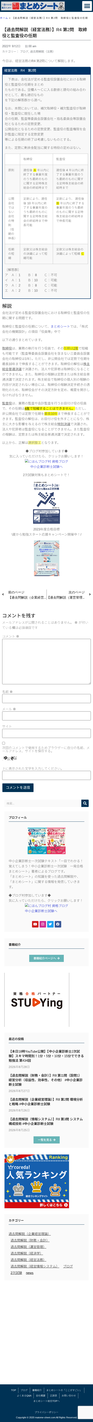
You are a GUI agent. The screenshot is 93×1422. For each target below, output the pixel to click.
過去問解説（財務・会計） (30, 1240)
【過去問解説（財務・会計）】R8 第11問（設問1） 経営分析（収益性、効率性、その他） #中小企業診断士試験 (46, 1080)
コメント (10, 636)
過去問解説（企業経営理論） (30, 1234)
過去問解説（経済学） (27, 1253)
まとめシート (60, 326)
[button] (87, 6)
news (30, 1273)
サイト (7, 726)
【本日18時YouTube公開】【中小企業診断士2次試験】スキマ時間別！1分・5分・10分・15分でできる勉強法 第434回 (46, 1056)
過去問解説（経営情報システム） (35, 1266)
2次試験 (16, 1273)
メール (9, 709)
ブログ (24, 51)
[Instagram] (43, 924)
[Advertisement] (46, 1333)
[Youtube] (35, 924)
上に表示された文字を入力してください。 (33, 768)
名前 (7, 691)
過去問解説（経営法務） (28, 1260)
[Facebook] (58, 924)
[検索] (85, 803)
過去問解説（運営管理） (28, 1247)
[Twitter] (50, 924)
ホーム (4, 18)
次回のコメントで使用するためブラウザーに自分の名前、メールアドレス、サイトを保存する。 (46, 749)
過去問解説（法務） (42, 51)
